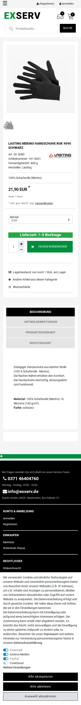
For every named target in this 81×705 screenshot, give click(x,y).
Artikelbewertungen (40, 321)
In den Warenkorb (52, 246)
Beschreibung (40, 311)
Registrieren (10, 524)
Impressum (51, 634)
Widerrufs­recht (12, 568)
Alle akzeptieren (40, 676)
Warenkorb (9, 548)
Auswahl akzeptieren (40, 696)
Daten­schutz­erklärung (28, 642)
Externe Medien (19, 654)
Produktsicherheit (40, 332)
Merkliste (8, 542)
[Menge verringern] (21, 249)
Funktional (16, 663)
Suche (68, 28)
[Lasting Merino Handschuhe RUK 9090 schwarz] (40, 79)
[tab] (40, 313)
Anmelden (9, 518)
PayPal (14, 658)
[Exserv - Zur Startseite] (22, 15)
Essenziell (16, 650)
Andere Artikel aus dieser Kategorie (34, 279)
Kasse (21, 548)
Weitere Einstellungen (17, 667)
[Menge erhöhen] (21, 244)
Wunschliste (21, 287)
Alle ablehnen (40, 686)
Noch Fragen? (40, 343)
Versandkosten (44, 203)
